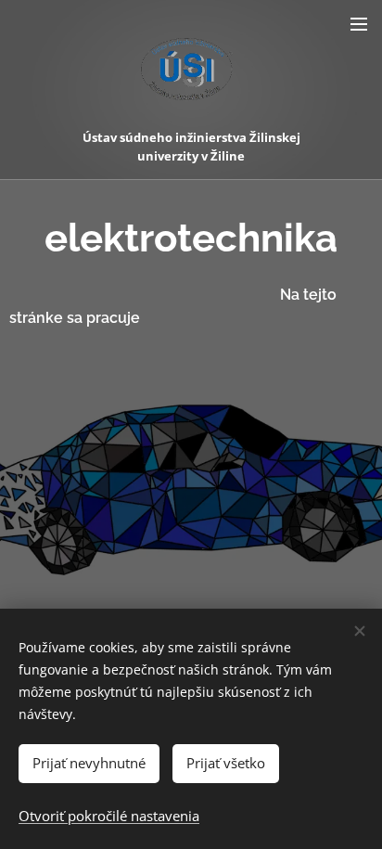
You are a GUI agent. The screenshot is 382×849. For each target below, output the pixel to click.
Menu (358, 23)
